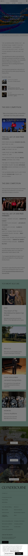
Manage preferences (9, 553)
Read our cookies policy (14, 551)
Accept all (19, 553)
